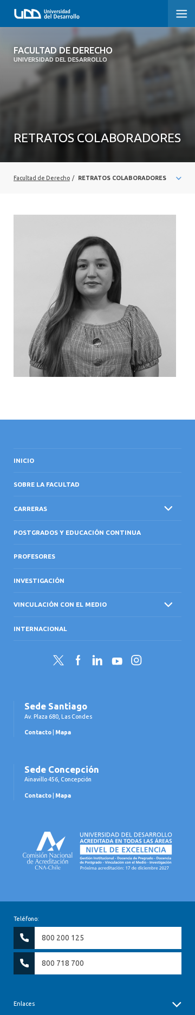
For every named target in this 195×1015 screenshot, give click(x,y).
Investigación (39, 580)
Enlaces (24, 1003)
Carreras (30, 508)
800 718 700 (63, 963)
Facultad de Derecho (63, 54)
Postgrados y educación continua (77, 532)
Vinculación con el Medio (60, 604)
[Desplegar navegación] (97, 178)
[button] (181, 13)
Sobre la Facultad (47, 484)
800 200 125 (63, 937)
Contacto (37, 732)
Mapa (63, 732)
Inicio (24, 460)
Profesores (34, 556)
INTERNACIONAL (40, 628)
